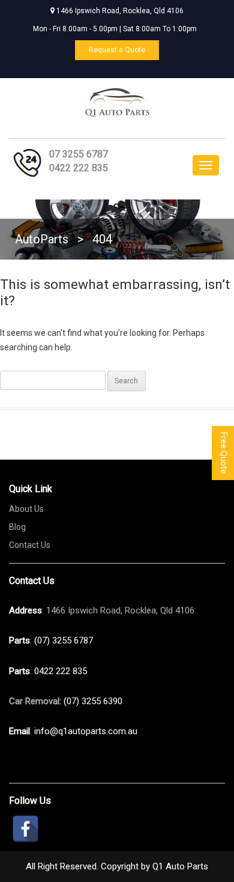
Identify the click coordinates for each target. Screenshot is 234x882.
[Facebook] (25, 828)
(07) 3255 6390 (93, 701)
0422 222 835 (78, 168)
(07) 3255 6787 (63, 640)
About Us (26, 509)
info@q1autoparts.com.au (85, 731)
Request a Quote (117, 50)
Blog (17, 527)
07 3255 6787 (78, 154)
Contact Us (29, 545)
